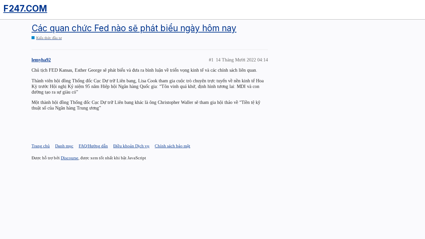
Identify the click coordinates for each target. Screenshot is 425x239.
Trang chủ (41, 145)
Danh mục (64, 145)
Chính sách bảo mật (172, 145)
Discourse (69, 157)
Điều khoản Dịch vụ (131, 145)
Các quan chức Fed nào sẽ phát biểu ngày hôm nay (134, 28)
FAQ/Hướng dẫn (93, 145)
